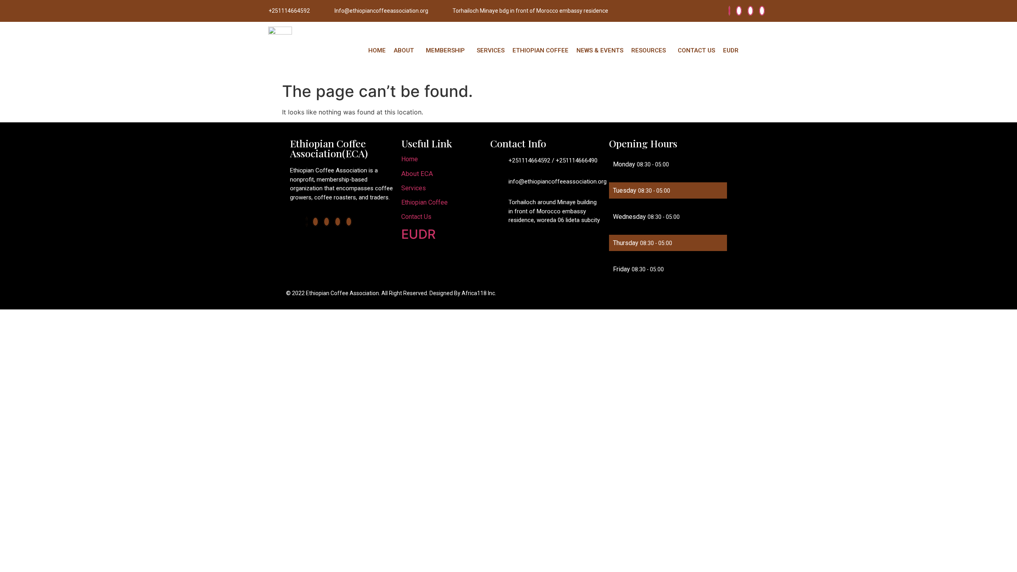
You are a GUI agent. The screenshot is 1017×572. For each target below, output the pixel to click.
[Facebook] (729, 10)
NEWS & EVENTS (599, 50)
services (413, 188)
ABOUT (404, 50)
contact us (416, 216)
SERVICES (491, 50)
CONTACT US (696, 50)
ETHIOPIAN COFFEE (540, 50)
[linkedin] (750, 10)
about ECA (417, 174)
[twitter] (739, 10)
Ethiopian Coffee (424, 202)
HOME (377, 50)
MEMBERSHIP (445, 50)
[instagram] (762, 10)
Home (409, 159)
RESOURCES (648, 50)
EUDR (731, 50)
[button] (406, 51)
